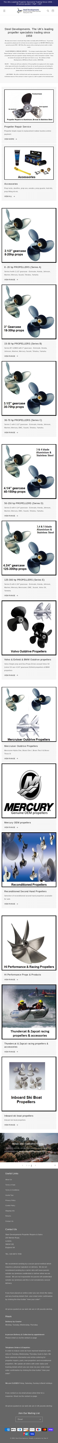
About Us (8, 1179)
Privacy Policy (10, 1200)
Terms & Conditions (12, 1190)
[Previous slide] (22, 1165)
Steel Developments (22, 1438)
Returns (8, 1216)
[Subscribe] (40, 1419)
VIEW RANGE (9, 280)
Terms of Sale (10, 1185)
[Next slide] (35, 1165)
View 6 (46, 1438)
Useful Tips (9, 1195)
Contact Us (9, 1221)
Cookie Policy (10, 1205)
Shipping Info (10, 1211)
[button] (4, 10)
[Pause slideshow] (55, 1165)
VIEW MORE (9, 139)
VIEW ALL (8, 196)
